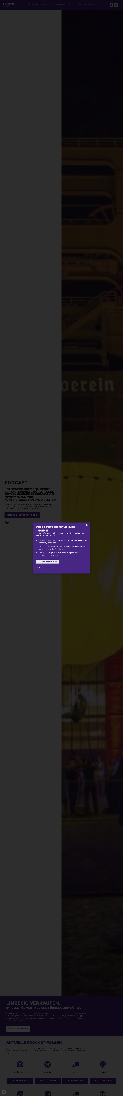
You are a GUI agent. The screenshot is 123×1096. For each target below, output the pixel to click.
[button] (4, 1092)
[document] (61, 548)
